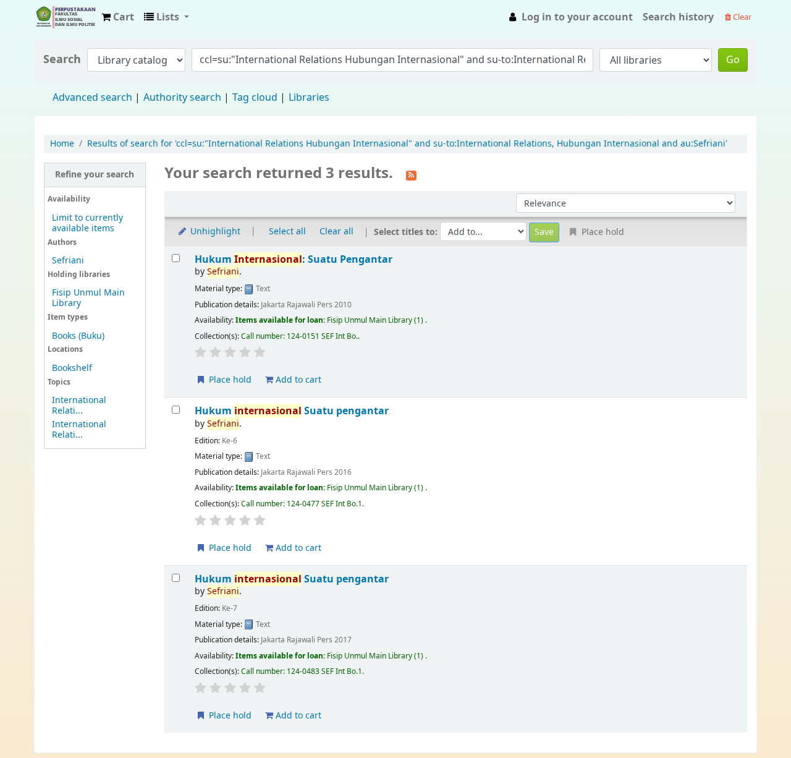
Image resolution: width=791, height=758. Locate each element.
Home (62, 143)
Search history (678, 17)
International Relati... (79, 405)
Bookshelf (72, 368)
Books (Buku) (78, 336)
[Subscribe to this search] (411, 174)
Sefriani (68, 260)
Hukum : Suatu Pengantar (293, 259)
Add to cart (297, 379)
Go (733, 60)
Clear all (336, 231)
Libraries (309, 97)
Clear (741, 17)
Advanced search (92, 97)
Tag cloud (254, 97)
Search (62, 59)
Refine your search (94, 174)
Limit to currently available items (87, 223)
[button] (117, 17)
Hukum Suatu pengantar (292, 411)
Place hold (229, 379)
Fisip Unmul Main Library (65, 17)
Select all (287, 231)
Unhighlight (214, 231)
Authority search (182, 97)
